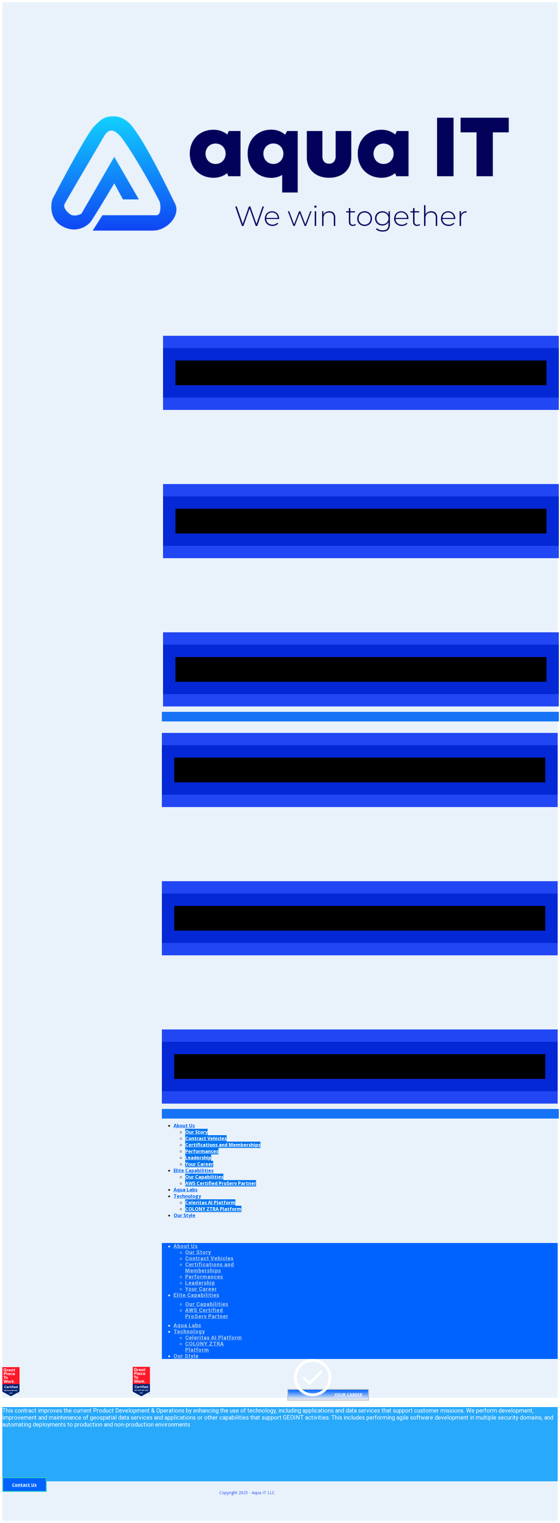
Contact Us (24, 1484)
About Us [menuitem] (184, 1125)
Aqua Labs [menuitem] (185, 1189)
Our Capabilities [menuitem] (204, 1177)
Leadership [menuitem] (198, 1157)
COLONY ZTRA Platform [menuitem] (213, 1209)
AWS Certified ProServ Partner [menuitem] (220, 1183)
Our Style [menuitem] (184, 1215)
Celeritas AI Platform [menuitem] (210, 1202)
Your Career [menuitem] (199, 1164)
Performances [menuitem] (201, 1151)
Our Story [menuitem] (196, 1132)
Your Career (347, 1394)
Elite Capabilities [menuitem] (194, 1170)
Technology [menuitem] (187, 1196)
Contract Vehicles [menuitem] (206, 1138)
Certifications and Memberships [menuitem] (222, 1145)
